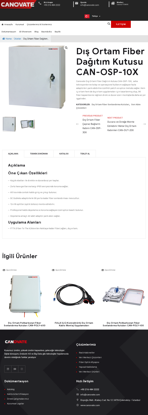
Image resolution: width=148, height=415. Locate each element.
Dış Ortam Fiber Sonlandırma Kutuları (110, 104)
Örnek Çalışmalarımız (18, 398)
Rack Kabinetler (87, 352)
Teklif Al (85, 153)
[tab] (13, 153)
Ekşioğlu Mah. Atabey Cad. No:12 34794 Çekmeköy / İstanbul (110, 400)
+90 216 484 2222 (90, 389)
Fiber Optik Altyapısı (89, 362)
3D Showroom (25, 31)
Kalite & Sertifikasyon (18, 394)
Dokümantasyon (9, 31)
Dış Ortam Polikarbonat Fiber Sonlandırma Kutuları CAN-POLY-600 (24, 324)
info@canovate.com (90, 394)
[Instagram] (21, 369)
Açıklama (13, 153)
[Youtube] (14, 369)
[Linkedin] (7, 369)
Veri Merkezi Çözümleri (90, 357)
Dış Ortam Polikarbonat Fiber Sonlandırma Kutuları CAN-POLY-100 (123, 324)
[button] (108, 23)
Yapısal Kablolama (88, 367)
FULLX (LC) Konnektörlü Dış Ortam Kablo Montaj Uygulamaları (74, 324)
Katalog (64, 153)
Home (9, 38)
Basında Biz (46, 31)
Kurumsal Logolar (15, 403)
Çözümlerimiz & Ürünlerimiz (39, 24)
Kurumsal (20, 24)
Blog (36, 31)
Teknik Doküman (39, 153)
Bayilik (58, 31)
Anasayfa (8, 24)
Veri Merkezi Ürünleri (89, 371)
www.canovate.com (90, 405)
